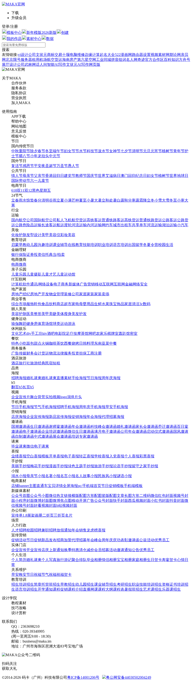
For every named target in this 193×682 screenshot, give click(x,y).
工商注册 (94, 353)
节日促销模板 (112, 486)
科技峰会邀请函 (103, 427)
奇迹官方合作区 (150, 60)
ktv (44, 333)
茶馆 (84, 333)
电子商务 (60, 284)
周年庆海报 (111, 378)
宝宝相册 (124, 560)
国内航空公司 (22, 220)
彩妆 (64, 235)
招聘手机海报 (67, 407)
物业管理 (56, 294)
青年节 (179, 151)
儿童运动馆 (65, 274)
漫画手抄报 (58, 466)
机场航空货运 (51, 60)
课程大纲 (105, 589)
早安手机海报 (116, 407)
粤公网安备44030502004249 (128, 677)
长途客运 (48, 225)
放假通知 (64, 530)
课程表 (118, 589)
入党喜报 (116, 456)
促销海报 (79, 417)
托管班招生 (50, 584)
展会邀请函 (62, 436)
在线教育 (75, 245)
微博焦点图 (62, 501)
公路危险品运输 (28, 225)
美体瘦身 (64, 314)
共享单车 (139, 225)
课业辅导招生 (105, 584)
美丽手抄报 (20, 466)
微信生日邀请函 (81, 431)
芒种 (75, 200)
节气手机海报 (45, 407)
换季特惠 (71, 550)
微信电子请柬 (37, 446)
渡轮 (68, 225)
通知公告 (131, 550)
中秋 (15, 151)
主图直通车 (38, 486)
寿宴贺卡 (169, 560)
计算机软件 (20, 284)
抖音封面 (177, 501)
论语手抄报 (122, 466)
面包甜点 (33, 343)
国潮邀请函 (20, 427)
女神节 (115, 151)
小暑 (90, 200)
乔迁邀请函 (167, 427)
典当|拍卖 (57, 255)
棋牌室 (113, 333)
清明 (45, 200)
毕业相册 (94, 560)
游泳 (71, 324)
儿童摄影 (33, 274)
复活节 (17, 166)
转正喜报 (86, 456)
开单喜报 (56, 456)
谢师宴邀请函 (60, 427)
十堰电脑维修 (73, 55)
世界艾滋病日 (109, 176)
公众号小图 (39, 496)
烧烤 (75, 343)
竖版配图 (109, 496)
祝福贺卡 (64, 575)
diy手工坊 (34, 333)
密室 (133, 333)
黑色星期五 (41, 190)
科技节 (92, 151)
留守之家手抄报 (145, 466)
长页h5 (28, 387)
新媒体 (74, 284)
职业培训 (105, 245)
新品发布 (48, 540)
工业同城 (103, 60)
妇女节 (69, 151)
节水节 (81, 151)
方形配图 (94, 496)
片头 (78, 397)
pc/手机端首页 (89, 486)
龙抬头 (43, 156)
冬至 (49, 151)
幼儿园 (32, 245)
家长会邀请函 (147, 427)
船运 (60, 225)
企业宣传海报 (37, 417)
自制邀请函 (24, 436)
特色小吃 (18, 343)
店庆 (45, 550)
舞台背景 (37, 397)
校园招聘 (33, 530)
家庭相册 (139, 560)
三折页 (59, 515)
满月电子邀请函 (107, 431)
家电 (75, 304)
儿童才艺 (48, 274)
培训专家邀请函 (85, 436)
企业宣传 (18, 550)
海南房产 (69, 60)
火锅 (45, 343)
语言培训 (120, 245)
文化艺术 (18, 333)
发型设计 (33, 235)
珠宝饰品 (116, 304)
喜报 (101, 530)
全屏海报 (70, 486)
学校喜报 (101, 456)
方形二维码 (141, 496)
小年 (34, 156)
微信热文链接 (60, 496)
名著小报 (52, 476)
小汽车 (182, 225)
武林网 (30, 64)
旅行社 (24, 363)
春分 (37, 200)
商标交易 (54, 55)
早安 (15, 575)
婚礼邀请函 (126, 427)
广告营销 (87, 284)
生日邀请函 (39, 427)
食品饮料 (48, 304)
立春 (15, 200)
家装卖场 (101, 294)
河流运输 (79, 225)
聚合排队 (79, 560)
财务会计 (33, 353)
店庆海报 (18, 417)
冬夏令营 (150, 245)
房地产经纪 (20, 294)
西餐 (68, 343)
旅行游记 (64, 560)
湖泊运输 (169, 225)
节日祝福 (33, 575)
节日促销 (33, 540)
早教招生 (67, 584)
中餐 (113, 343)
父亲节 (39, 176)
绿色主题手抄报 (81, 466)
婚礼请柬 (33, 378)
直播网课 (90, 589)
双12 (28, 190)
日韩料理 (86, 343)
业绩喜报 (18, 456)
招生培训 (18, 584)
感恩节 (28, 166)
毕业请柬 (18, 446)
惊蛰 (30, 200)
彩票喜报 (146, 456)
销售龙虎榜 (88, 530)
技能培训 (90, 245)
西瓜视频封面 (139, 501)
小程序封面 (24, 501)
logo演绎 (67, 397)
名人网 (131, 60)
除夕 (34, 151)
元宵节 (156, 151)
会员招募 (101, 550)
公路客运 (169, 220)
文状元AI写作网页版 (83, 64)
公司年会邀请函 (134, 431)
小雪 (158, 200)
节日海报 (94, 378)
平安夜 (39, 166)
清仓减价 (86, 550)
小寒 (181, 200)
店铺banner (20, 486)
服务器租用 (30, 60)
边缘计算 (92, 55)
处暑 (113, 200)
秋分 (128, 200)
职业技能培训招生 (147, 584)
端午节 (58, 151)
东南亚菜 (101, 343)
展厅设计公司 (13, 64)
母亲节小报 (35, 476)
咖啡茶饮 (56, 343)
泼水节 (103, 151)
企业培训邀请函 (54, 431)
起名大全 (107, 55)
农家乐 (101, 333)
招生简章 (33, 584)
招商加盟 (64, 540)
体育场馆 (45, 324)
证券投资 (33, 255)
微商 (22, 264)
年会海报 (94, 417)
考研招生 (124, 584)
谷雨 (52, 200)
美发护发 (79, 314)
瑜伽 (15, 324)
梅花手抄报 (39, 466)
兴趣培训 (45, 245)
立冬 (150, 200)
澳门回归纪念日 (134, 176)
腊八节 (24, 156)
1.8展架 (29, 515)
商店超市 (64, 304)
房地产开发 (39, 294)
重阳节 (24, 151)
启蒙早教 (18, 245)
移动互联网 (104, 284)
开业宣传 (33, 550)
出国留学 (135, 245)
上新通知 (56, 550)
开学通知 (45, 589)
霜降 (143, 200)
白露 (120, 200)
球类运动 (60, 324)
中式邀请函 (43, 436)
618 (14, 190)
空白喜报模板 (37, 456)
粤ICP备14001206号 (83, 677)
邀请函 (133, 540)
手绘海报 (79, 378)
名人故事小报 (86, 476)
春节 (41, 151)
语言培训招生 (26, 589)
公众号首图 (20, 496)
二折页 (48, 515)
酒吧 (51, 333)
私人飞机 (64, 220)
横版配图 (79, 496)
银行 (15, 255)
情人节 (17, 176)
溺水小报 (18, 476)
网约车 (107, 225)
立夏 (60, 200)
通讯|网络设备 (41, 284)
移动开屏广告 (83, 501)
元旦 (147, 151)
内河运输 (94, 225)
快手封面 (120, 501)
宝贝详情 (55, 486)
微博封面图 (43, 501)
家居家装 (86, 294)
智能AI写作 (56, 64)
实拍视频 (52, 397)
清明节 (137, 151)
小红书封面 (160, 501)
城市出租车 (122, 225)
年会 (75, 530)
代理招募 (79, 540)
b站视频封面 (66, 505)
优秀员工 (161, 540)
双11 (20, 190)
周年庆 (107, 540)
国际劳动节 (20, 181)
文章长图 (124, 496)
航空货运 (79, 220)
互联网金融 (123, 284)
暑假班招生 (133, 589)
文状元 (41, 55)
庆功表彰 (120, 540)
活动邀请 (116, 550)
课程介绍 (75, 589)
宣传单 (17, 515)
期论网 (175, 55)
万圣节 (62, 166)
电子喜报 (71, 456)
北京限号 (13, 60)
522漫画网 (123, 55)
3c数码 (144, 304)
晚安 (22, 575)
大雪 (165, 200)
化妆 (15, 235)
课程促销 (60, 589)
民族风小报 (107, 476)
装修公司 (71, 294)
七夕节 (126, 151)
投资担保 (79, 353)
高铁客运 (94, 220)
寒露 (135, 200)
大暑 (98, 200)
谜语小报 (124, 476)
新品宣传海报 (60, 417)
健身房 (32, 324)
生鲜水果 (101, 304)
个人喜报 (131, 456)
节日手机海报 (22, 407)
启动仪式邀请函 (160, 431)
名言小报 (67, 476)
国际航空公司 (45, 220)
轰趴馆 (124, 333)
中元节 (54, 156)
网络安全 (140, 284)
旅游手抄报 (103, 466)
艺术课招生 (152, 589)
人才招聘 (18, 530)
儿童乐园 (18, 274)
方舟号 (184, 60)
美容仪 (54, 235)
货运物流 (48, 353)
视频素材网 (160, 55)
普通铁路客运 (113, 220)
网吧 (92, 333)
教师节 (81, 176)
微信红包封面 (162, 496)
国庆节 (92, 176)
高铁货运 (131, 220)
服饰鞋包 (33, 304)
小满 (68, 200)
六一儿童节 (39, 181)
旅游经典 (37, 363)
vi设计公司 (27, 55)
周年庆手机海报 (92, 407)
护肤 (22, 235)
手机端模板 (133, 486)
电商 (15, 264)
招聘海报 (18, 378)
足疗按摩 (73, 333)
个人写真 (48, 560)
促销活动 (18, 540)
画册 (38, 515)
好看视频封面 (45, 505)
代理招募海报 (113, 417)
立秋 (105, 200)
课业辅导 (60, 245)
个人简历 (18, 560)
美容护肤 (18, 314)
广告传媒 (18, 353)
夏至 (83, 200)
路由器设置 (141, 55)
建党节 (69, 176)
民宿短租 (52, 363)
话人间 (41, 64)
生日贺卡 (154, 560)
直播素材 (64, 378)
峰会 (98, 540)
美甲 (45, 235)
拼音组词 (118, 60)
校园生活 (165, 245)
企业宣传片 (20, 397)
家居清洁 (131, 304)
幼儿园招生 (84, 584)
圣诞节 (50, 166)
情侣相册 (109, 560)
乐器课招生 (171, 589)
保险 (22, 255)
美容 (71, 235)
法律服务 (64, 353)
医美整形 (33, 314)
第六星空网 (86, 60)
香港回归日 (54, 176)
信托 (45, 255)
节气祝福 (48, 575)
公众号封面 (103, 501)
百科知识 (171, 60)
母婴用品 (86, 304)
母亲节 (28, 176)
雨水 (22, 200)
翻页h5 (17, 387)
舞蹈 (22, 324)
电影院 (60, 333)
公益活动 (146, 540)
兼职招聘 (48, 530)
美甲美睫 (48, 314)
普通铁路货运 (150, 220)
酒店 (15, 363)
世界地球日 (178, 176)
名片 (68, 515)
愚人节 (73, 166)
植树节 (167, 151)
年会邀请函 (81, 427)
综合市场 (18, 304)
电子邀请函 (32, 431)
